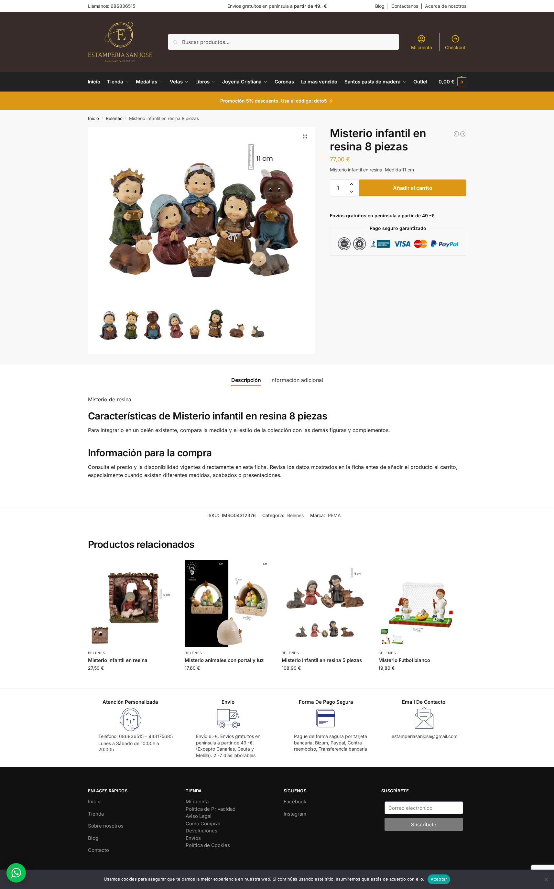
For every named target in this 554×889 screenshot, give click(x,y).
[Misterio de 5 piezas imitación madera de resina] (456, 134)
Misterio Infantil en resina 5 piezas (322, 660)
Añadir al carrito (412, 188)
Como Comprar (203, 823)
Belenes (114, 118)
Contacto (98, 850)
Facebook (295, 801)
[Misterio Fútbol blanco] (422, 603)
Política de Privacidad (210, 809)
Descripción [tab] (246, 380)
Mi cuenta (421, 47)
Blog (380, 6)
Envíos (193, 838)
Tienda (96, 814)
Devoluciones (201, 831)
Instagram (295, 814)
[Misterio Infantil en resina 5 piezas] (325, 603)
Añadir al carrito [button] (131, 681)
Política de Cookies (208, 845)
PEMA (334, 515)
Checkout (455, 47)
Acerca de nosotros (445, 6)
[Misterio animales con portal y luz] (228, 603)
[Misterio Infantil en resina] (463, 134)
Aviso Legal (199, 816)
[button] (452, 82)
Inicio (93, 118)
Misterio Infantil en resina (117, 660)
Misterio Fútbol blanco (404, 660)
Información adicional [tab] (296, 380)
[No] (546, 879)
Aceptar (439, 879)
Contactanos (404, 6)
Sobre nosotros (106, 826)
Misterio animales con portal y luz (224, 660)
